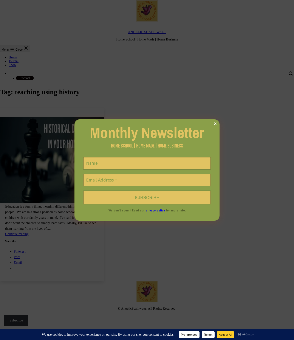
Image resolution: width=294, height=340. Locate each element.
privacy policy (155, 210)
